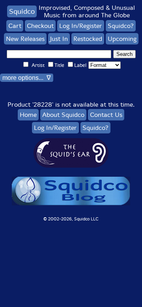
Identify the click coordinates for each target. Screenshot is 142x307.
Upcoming (122, 39)
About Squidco (63, 114)
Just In (59, 39)
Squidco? (121, 26)
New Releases (25, 39)
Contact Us (106, 114)
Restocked (87, 39)
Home (28, 114)
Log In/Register (80, 26)
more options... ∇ (26, 77)
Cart (14, 26)
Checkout (40, 26)
